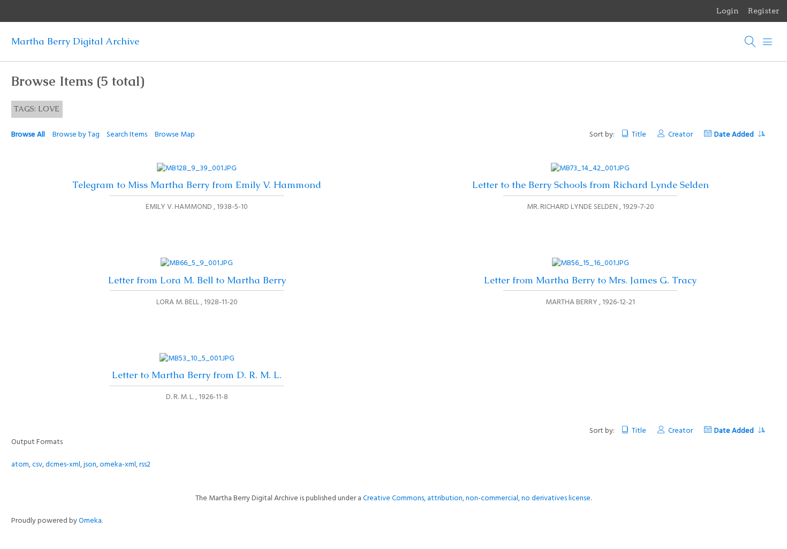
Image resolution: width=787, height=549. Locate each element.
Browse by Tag (76, 135)
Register (764, 10)
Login (727, 10)
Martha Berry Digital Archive (75, 41)
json (90, 464)
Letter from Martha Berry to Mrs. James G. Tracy (590, 280)
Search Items (127, 135)
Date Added (734, 135)
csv (37, 464)
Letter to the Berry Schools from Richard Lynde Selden (590, 185)
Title (639, 135)
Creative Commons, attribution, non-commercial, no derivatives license (477, 498)
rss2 (144, 464)
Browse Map (175, 135)
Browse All (28, 135)
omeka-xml (118, 464)
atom (20, 464)
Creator (680, 135)
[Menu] (767, 41)
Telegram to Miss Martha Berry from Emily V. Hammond (196, 185)
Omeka (90, 521)
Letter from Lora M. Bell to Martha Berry (197, 280)
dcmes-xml (63, 464)
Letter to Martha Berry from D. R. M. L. (197, 375)
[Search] (750, 41)
